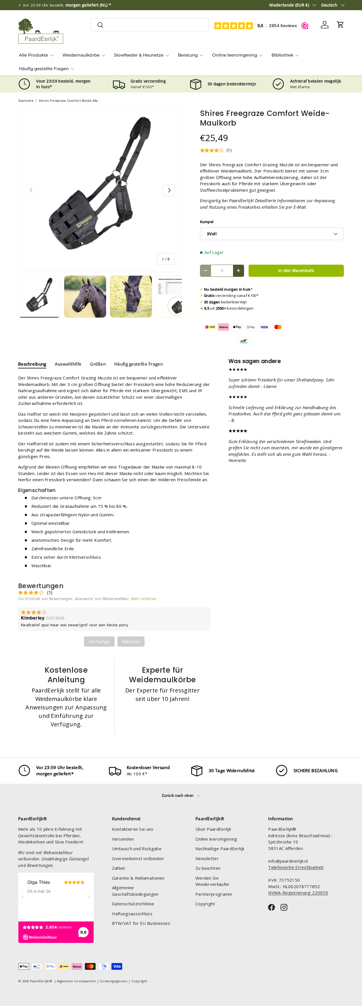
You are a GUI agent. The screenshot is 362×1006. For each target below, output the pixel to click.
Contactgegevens (114, 981)
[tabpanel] (114, 474)
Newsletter (207, 858)
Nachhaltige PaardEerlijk (219, 848)
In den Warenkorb (296, 270)
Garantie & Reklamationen (138, 878)
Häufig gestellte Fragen (44, 68)
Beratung (188, 55)
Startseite (26, 100)
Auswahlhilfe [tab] (68, 364)
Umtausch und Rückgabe (136, 848)
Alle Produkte (33, 55)
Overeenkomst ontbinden (138, 858)
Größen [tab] (98, 364)
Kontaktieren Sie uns (133, 829)
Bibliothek (282, 55)
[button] (340, 24)
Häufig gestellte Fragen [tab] (138, 364)
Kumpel (207, 221)
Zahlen (118, 868)
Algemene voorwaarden (76, 981)
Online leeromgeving (234, 55)
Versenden (123, 839)
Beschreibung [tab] (32, 364)
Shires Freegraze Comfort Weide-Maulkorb (70, 100)
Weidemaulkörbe (81, 55)
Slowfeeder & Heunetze (138, 55)
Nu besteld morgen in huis (227, 289)
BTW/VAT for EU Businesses (141, 923)
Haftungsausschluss (132, 913)
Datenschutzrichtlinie (133, 903)
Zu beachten (207, 868)
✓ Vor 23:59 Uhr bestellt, (64, 5)
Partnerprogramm (213, 894)
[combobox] (149, 25)
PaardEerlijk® (41, 981)
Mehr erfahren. (144, 599)
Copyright (205, 903)
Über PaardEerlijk (213, 829)
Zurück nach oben (178, 795)
